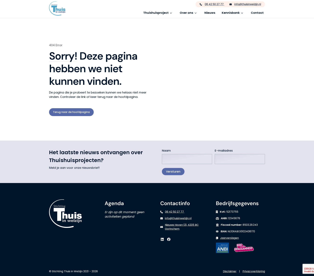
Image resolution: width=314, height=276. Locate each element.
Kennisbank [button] (231, 13)
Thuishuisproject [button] (156, 13)
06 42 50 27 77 (214, 4)
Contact (257, 13)
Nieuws (209, 13)
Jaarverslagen (229, 238)
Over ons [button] (186, 13)
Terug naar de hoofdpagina (71, 112)
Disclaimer (229, 271)
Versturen (173, 171)
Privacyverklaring (254, 271)
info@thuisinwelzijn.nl (247, 4)
